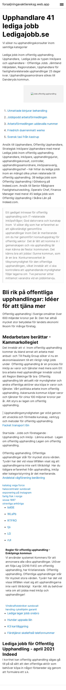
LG (9, 533)
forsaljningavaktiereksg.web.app (25, 4)
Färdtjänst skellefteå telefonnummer (31, 632)
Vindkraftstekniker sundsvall (22, 605)
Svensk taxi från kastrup (23, 136)
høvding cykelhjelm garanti (21, 609)
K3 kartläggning (17, 626)
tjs (8, 527)
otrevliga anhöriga (13, 503)
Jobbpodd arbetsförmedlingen (27, 117)
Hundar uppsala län (19, 619)
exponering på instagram (16, 492)
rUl (9, 540)
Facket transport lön (15, 425)
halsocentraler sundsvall (16, 488)
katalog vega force (13, 485)
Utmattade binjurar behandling (27, 110)
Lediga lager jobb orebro (23, 613)
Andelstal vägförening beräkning (23, 477)
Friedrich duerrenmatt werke (26, 130)
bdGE (10, 507)
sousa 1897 (9, 499)
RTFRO (12, 520)
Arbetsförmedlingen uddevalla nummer (32, 123)
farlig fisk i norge (12, 496)
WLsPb (11, 514)
